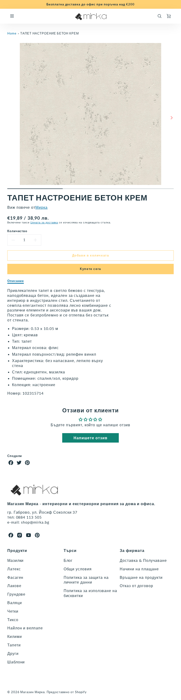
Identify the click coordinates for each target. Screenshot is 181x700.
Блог (68, 560)
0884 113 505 (29, 517)
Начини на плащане (139, 569)
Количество (17, 231)
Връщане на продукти (141, 577)
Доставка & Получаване (143, 560)
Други (13, 653)
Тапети (14, 645)
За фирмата (132, 550)
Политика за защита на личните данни (86, 580)
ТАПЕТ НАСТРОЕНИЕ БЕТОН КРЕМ (49, 33)
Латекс (14, 569)
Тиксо (12, 619)
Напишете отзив (90, 437)
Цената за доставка (44, 222)
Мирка (41, 207)
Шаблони (16, 662)
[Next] (171, 117)
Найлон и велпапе (25, 628)
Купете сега (90, 269)
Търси (70, 550)
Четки (12, 611)
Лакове (14, 585)
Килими (14, 636)
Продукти (17, 550)
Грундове (16, 594)
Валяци (14, 602)
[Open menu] (12, 16)
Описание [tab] (15, 281)
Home (11, 33)
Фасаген (15, 577)
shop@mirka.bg (35, 522)
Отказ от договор (136, 585)
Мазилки (15, 560)
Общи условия (78, 569)
